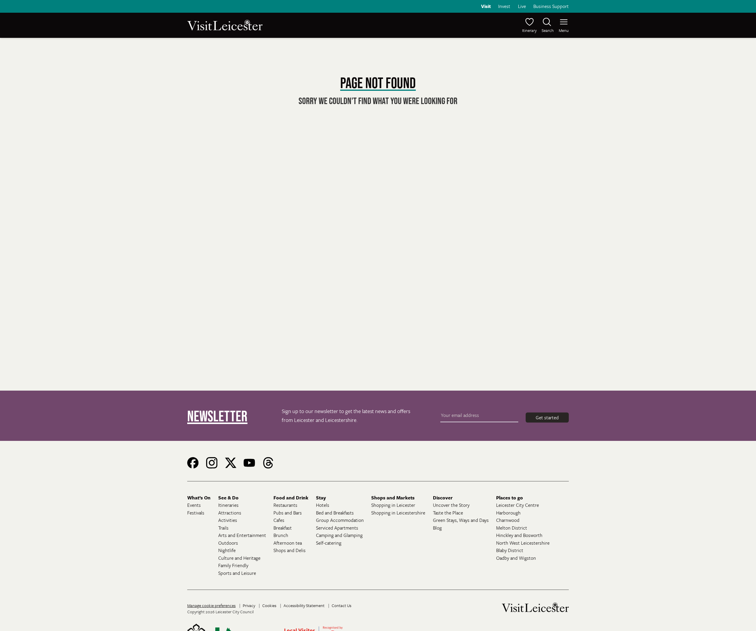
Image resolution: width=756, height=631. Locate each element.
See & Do (228, 497)
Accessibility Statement (304, 605)
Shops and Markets (393, 497)
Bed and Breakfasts (335, 512)
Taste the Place (448, 512)
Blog (437, 527)
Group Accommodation (340, 520)
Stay (321, 497)
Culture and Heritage (239, 558)
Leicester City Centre (517, 505)
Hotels (322, 505)
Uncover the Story (451, 505)
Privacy (249, 605)
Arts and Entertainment (242, 535)
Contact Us (341, 605)
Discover (443, 497)
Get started (547, 417)
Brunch (280, 535)
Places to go (509, 497)
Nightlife (227, 550)
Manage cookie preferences (211, 605)
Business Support (551, 6)
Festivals (195, 512)
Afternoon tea (287, 542)
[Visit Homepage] (282, 25)
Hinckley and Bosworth (519, 535)
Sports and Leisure (237, 573)
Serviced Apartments (337, 527)
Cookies (269, 605)
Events (194, 505)
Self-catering (328, 542)
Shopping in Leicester (393, 505)
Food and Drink (290, 497)
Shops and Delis (289, 550)
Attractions (229, 512)
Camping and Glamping (339, 535)
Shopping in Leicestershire (398, 512)
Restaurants (285, 505)
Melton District (511, 527)
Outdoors (228, 542)
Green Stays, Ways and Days (461, 520)
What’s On (199, 497)
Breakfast (282, 527)
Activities (227, 520)
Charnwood (507, 520)
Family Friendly (233, 565)
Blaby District (509, 550)
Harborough (508, 512)
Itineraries (228, 505)
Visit (486, 6)
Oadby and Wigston (516, 558)
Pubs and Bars (287, 512)
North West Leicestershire (523, 542)
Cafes (278, 520)
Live (522, 6)
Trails (223, 527)
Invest (504, 6)
